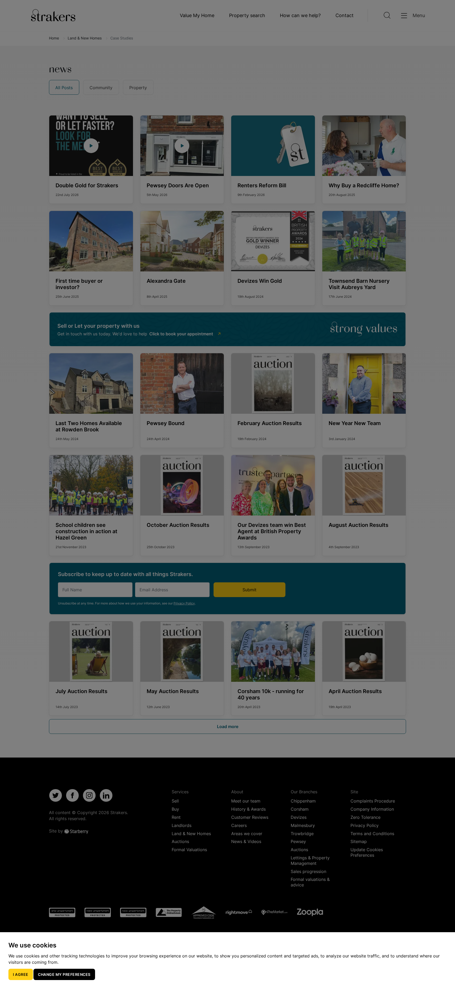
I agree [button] (20, 974)
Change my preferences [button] (64, 974)
